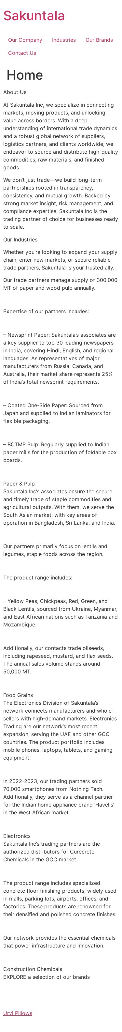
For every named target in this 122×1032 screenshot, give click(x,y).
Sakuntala (34, 15)
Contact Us (22, 53)
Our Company (25, 40)
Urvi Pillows (17, 1013)
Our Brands (99, 40)
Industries (64, 40)
